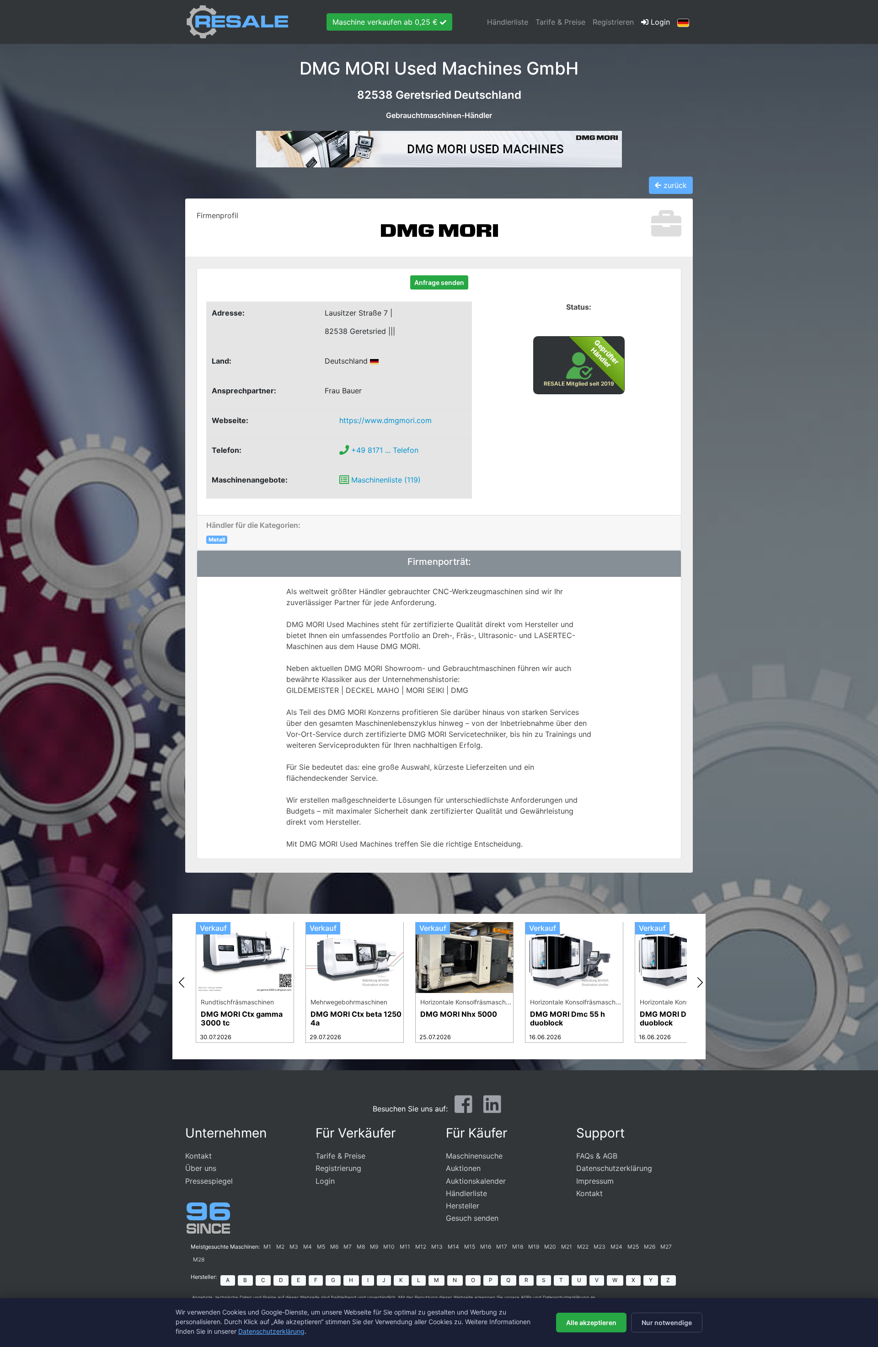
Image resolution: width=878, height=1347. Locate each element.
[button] (683, 22)
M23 (599, 1246)
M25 (633, 1246)
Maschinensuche (474, 1155)
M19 (533, 1246)
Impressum (595, 1181)
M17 (501, 1246)
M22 (583, 1246)
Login (659, 22)
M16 (485, 1246)
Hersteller (462, 1205)
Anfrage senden (439, 282)
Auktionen (463, 1168)
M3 (293, 1246)
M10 (389, 1246)
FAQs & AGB (596, 1155)
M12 (420, 1246)
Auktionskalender (476, 1181)
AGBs (526, 1297)
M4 (307, 1246)
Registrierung (338, 1168)
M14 (453, 1246)
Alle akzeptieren (591, 1322)
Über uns (200, 1168)
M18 (517, 1246)
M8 (361, 1246)
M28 (198, 1259)
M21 (566, 1246)
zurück (674, 185)
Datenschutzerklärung (614, 1168)
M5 (321, 1246)
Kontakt (198, 1155)
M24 (616, 1246)
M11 (405, 1246)
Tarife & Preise (560, 22)
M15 (469, 1246)
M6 (334, 1246)
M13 (437, 1246)
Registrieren (613, 22)
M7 (347, 1246)
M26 (649, 1246)
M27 (666, 1246)
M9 (374, 1246)
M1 (267, 1246)
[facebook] (463, 1107)
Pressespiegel (209, 1181)
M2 (280, 1246)
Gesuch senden (472, 1218)
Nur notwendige (667, 1322)
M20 (550, 1246)
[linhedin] (492, 1107)
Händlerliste (507, 22)
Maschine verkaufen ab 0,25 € (386, 22)
